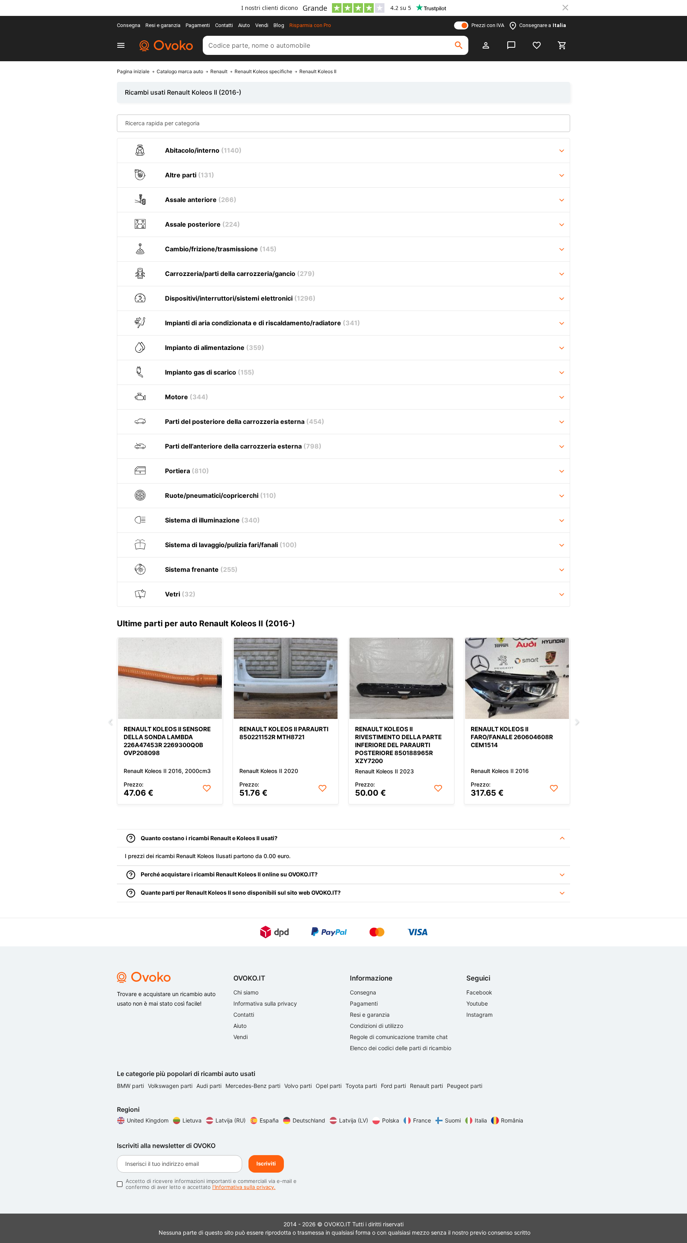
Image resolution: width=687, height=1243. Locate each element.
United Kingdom (148, 1120)
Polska (390, 1120)
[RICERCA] (458, 45)
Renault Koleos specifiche (263, 71)
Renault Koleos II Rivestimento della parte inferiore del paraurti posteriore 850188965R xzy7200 (398, 745)
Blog (279, 25)
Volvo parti (298, 1085)
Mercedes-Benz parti (253, 1085)
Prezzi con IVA (488, 25)
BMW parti (131, 1085)
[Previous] (110, 722)
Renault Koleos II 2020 (268, 770)
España (269, 1120)
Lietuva (192, 1120)
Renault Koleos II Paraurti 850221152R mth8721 (283, 733)
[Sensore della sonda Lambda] (170, 678)
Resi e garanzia (163, 25)
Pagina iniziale (133, 71)
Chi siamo (245, 992)
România (512, 1120)
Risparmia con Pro (310, 25)
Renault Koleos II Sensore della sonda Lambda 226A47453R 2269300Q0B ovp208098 (167, 741)
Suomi (453, 1120)
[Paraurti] (285, 678)
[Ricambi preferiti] (537, 45)
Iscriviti (266, 1163)
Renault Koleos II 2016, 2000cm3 (167, 770)
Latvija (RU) (230, 1120)
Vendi (261, 25)
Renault (218, 71)
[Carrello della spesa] (562, 45)
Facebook (479, 992)
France (422, 1120)
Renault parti (427, 1085)
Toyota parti (361, 1085)
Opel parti (329, 1085)
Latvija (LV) (353, 1120)
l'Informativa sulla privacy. (244, 1187)
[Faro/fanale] (517, 678)
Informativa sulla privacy (265, 1003)
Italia (481, 1120)
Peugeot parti (464, 1085)
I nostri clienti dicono (269, 8)
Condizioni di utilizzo (376, 1025)
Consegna (128, 25)
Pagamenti (198, 25)
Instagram (479, 1014)
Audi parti (209, 1085)
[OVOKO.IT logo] (165, 45)
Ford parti (394, 1085)
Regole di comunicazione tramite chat (399, 1036)
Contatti (224, 25)
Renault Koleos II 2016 (500, 770)
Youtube (477, 1003)
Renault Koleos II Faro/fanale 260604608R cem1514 (512, 737)
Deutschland (309, 1120)
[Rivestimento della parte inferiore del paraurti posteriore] (401, 678)
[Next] (577, 722)
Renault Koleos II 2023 (384, 771)
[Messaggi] (511, 45)
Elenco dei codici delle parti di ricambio (400, 1048)
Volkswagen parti (171, 1085)
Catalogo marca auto (180, 71)
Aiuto (244, 25)
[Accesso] (486, 45)
